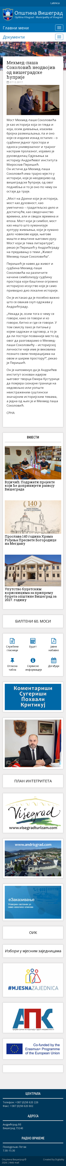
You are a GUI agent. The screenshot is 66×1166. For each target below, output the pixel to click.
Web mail (14, 1162)
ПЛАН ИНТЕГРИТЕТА (33, 780)
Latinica (55, 3)
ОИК (33, 932)
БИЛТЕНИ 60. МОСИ (33, 621)
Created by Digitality (53, 1159)
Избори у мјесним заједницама (33, 950)
